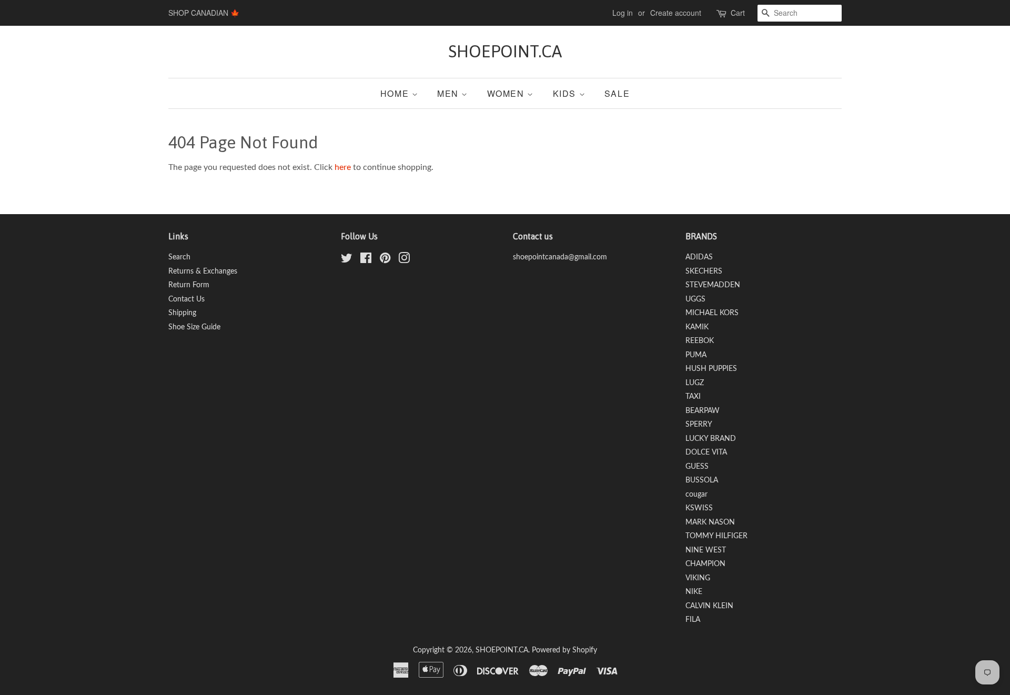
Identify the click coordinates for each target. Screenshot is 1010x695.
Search (179, 257)
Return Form (188, 285)
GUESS (697, 466)
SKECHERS (703, 271)
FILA (692, 619)
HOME (396, 93)
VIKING (697, 578)
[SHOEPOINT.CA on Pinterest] (385, 260)
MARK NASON (710, 522)
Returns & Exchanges (202, 271)
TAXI (693, 396)
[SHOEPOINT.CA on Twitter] (346, 260)
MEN (449, 93)
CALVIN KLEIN (709, 606)
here (343, 167)
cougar (696, 494)
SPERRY (698, 424)
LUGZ (694, 383)
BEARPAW (702, 411)
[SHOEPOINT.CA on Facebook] (366, 260)
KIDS (566, 93)
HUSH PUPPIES (711, 368)
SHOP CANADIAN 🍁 (203, 12)
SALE (617, 93)
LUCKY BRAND (710, 438)
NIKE (693, 592)
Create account (675, 12)
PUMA (695, 355)
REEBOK (699, 341)
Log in (622, 12)
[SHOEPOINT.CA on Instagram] (404, 260)
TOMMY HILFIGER (716, 536)
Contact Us (186, 299)
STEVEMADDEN (712, 285)
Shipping (182, 313)
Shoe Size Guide (194, 327)
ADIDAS (699, 257)
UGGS (695, 299)
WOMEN (507, 93)
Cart (738, 12)
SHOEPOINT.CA (505, 51)
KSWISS (699, 508)
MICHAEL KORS (712, 313)
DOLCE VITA (706, 452)
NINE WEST (705, 550)
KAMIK (697, 327)
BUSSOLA (701, 480)
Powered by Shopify (564, 650)
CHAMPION (705, 564)
